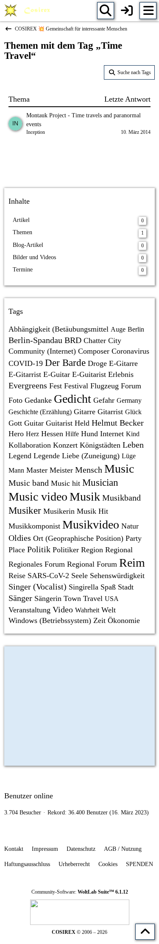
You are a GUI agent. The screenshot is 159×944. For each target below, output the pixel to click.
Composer (93, 351)
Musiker (24, 510)
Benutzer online (28, 796)
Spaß (108, 587)
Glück (133, 411)
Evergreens (27, 385)
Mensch (88, 469)
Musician (100, 482)
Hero (16, 433)
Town (72, 598)
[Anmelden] (126, 10)
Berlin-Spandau (35, 340)
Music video (37, 496)
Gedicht (72, 398)
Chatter (95, 340)
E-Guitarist (89, 374)
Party (134, 538)
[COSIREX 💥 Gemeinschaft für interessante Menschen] (29, 10)
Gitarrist (110, 411)
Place (16, 549)
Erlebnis (121, 374)
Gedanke (38, 400)
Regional (119, 549)
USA (112, 598)
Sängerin (47, 598)
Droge (97, 363)
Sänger (20, 598)
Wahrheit (87, 610)
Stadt (126, 587)
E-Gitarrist (24, 374)
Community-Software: (79, 892)
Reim (132, 562)
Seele (79, 575)
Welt (108, 610)
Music (119, 468)
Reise (16, 575)
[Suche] (105, 10)
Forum (131, 386)
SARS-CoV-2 (48, 575)
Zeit (99, 620)
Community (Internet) (42, 351)
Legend (19, 455)
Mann (16, 470)
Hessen (52, 433)
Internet (112, 433)
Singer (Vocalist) (37, 586)
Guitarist (59, 423)
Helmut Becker (118, 422)
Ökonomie (124, 620)
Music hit (65, 483)
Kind (132, 433)
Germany (129, 400)
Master (36, 470)
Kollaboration (29, 445)
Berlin (136, 329)
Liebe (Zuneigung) (91, 455)
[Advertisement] (80, 163)
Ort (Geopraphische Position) (78, 538)
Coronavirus (130, 351)
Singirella (83, 587)
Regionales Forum (36, 564)
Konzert (65, 445)
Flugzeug (104, 386)
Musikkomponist (34, 526)
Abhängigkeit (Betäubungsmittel (58, 329)
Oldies (19, 538)
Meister (61, 470)
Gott (15, 423)
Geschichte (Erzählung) (40, 411)
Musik (85, 496)
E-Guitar (56, 374)
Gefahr (103, 400)
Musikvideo (90, 524)
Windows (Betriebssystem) (49, 620)
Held (82, 423)
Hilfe (72, 433)
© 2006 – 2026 (79, 932)
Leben (133, 444)
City (114, 340)
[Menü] (147, 10)
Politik (38, 549)
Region (92, 549)
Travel (93, 598)
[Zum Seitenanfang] (145, 932)
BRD (72, 340)
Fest (55, 386)
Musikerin (59, 511)
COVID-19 (25, 363)
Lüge (129, 456)
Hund (89, 433)
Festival (76, 386)
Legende (46, 455)
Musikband (121, 497)
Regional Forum (92, 564)
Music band (28, 482)
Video (63, 609)
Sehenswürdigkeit (117, 575)
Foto (15, 400)
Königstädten (100, 445)
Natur (130, 526)
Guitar (34, 423)
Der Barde (65, 362)
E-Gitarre (123, 363)
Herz (32, 433)
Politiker (66, 549)
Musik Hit (92, 511)
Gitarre (84, 411)
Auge (118, 329)
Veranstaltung (29, 610)
